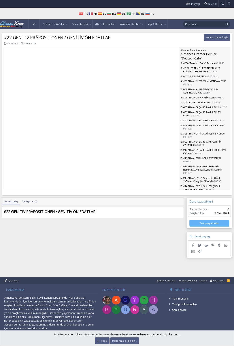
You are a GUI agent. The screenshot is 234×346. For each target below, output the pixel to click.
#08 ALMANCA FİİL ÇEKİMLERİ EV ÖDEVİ (204, 125)
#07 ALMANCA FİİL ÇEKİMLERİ (199, 120)
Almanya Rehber (130, 24)
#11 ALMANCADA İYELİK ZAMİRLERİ (202, 158)
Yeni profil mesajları (184, 304)
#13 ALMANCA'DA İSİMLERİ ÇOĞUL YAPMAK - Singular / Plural (201, 179)
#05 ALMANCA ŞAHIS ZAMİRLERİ (200, 107)
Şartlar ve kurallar (166, 280)
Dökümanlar (107, 24)
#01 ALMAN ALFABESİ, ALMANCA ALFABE (204, 81)
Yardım (203, 280)
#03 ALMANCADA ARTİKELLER (199, 97)
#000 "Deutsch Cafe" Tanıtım (199, 63)
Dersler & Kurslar (53, 24)
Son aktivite (179, 310)
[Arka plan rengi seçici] (222, 4)
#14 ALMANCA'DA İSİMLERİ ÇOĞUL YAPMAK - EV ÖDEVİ (201, 187)
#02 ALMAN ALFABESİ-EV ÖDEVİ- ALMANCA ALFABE (200, 91)
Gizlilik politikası (188, 280)
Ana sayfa (34, 24)
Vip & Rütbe (155, 24)
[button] (67, 24)
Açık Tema (12, 280)
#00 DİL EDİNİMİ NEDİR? (196, 76)
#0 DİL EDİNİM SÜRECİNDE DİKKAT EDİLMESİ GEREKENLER (201, 69)
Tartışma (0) (29, 201)
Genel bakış (11, 201)
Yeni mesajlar (180, 298)
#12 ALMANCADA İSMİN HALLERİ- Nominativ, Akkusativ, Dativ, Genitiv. (202, 168)
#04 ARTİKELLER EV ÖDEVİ (197, 102)
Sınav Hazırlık (80, 24)
